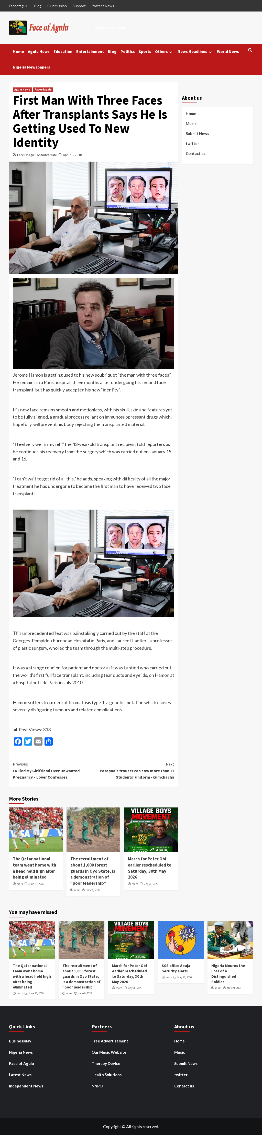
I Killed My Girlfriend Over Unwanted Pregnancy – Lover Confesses (46, 770)
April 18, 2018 (72, 155)
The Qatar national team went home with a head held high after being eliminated (34, 868)
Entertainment (90, 51)
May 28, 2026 (151, 884)
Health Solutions (107, 1074)
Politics (128, 51)
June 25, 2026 (35, 884)
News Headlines (192, 51)
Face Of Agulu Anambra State (37, 155)
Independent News (26, 1086)
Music (191, 123)
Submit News (197, 133)
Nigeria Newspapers (31, 67)
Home (18, 51)
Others (161, 51)
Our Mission (57, 6)
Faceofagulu (18, 6)
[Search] (250, 50)
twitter (192, 143)
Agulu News (39, 51)
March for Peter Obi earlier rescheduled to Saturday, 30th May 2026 (149, 868)
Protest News (103, 6)
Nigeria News (21, 1052)
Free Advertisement (110, 1041)
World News (228, 51)
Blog (37, 6)
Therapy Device (106, 1063)
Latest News (20, 1074)
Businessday (20, 1041)
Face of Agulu (21, 1063)
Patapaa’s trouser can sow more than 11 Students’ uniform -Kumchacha (137, 770)
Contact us (195, 153)
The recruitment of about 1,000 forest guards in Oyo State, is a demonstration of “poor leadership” (92, 871)
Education (62, 51)
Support (79, 6)
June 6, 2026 (93, 890)
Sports (145, 51)
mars (20, 884)
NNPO (97, 1086)
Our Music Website (109, 1052)
